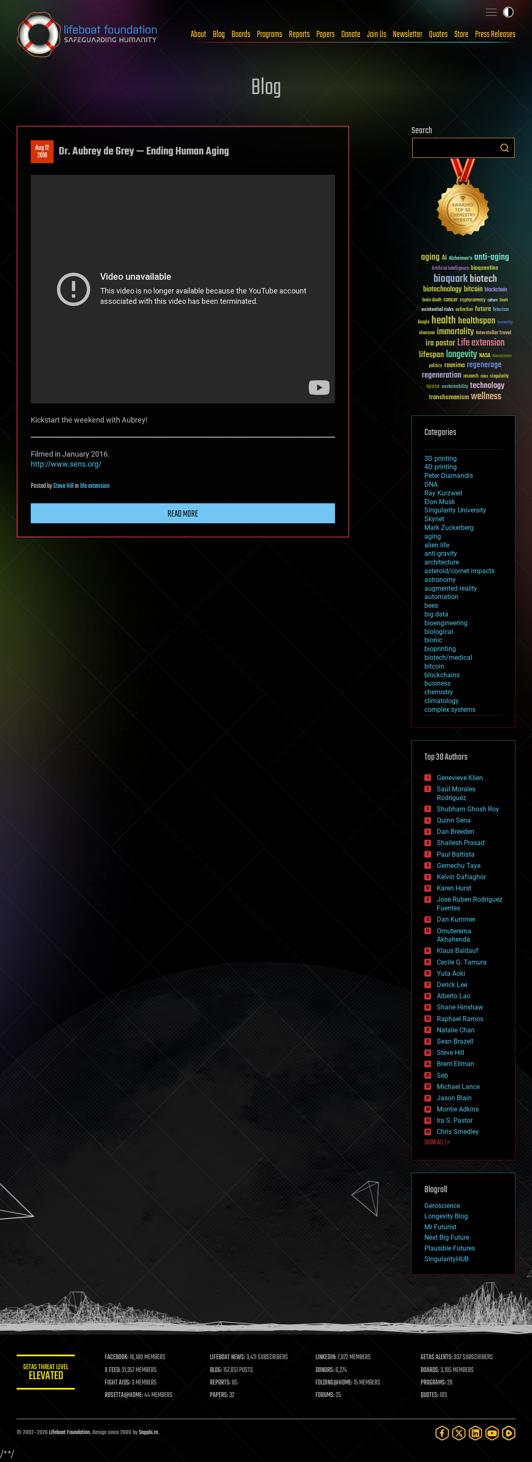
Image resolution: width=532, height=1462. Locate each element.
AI (444, 258)
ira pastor (440, 343)
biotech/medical (448, 657)
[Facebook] (442, 1433)
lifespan (431, 355)
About (198, 35)
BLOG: (216, 1370)
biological (438, 632)
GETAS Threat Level (45, 1373)
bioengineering (446, 623)
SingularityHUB (446, 1259)
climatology (441, 701)
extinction (464, 310)
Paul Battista (456, 854)
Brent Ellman (455, 1064)
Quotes (438, 35)
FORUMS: (325, 1395)
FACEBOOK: (116, 1357)
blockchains (442, 675)
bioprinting (440, 649)
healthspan (476, 321)
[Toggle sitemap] (491, 12)
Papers (325, 35)
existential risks (437, 310)
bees (431, 605)
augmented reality (450, 588)
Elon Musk (439, 502)
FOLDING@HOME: (333, 1382)
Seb (442, 1075)
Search (505, 148)
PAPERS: (219, 1395)
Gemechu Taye (458, 866)
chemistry (438, 692)
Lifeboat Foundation (69, 1432)
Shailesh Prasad (461, 843)
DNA (431, 484)
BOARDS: (430, 1370)
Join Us (376, 35)
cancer (450, 300)
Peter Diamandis (448, 476)
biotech (483, 279)
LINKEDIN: (325, 1357)
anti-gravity (440, 553)
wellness (486, 396)
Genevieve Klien (460, 778)
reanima (454, 365)
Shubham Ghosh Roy (468, 809)
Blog (219, 35)
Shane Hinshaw (460, 1007)
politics (435, 366)
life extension (95, 486)
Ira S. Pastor (455, 1120)
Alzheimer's (460, 259)
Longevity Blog (446, 1216)
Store (461, 35)
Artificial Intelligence (450, 268)
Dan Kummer (456, 919)
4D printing (440, 467)
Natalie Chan (456, 1030)
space (433, 386)
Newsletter (407, 35)
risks (484, 376)
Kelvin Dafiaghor (461, 877)
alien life (436, 545)
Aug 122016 (42, 151)
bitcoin (473, 289)
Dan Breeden (455, 831)
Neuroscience (502, 356)
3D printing (440, 458)
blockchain (496, 290)
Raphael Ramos (460, 1019)
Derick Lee (452, 985)
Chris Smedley (458, 1132)
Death (504, 300)
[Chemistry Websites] (463, 199)
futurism (501, 310)
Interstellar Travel (493, 333)
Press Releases (495, 35)
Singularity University (455, 510)
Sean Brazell (455, 1041)
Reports (299, 35)
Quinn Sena (454, 820)
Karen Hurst (454, 888)
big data (436, 614)
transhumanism (449, 397)
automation (441, 597)
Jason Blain (454, 1098)
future (483, 309)
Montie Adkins (458, 1109)
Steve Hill (63, 486)
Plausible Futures (449, 1248)
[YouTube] (492, 1433)
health (443, 321)
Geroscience (442, 1206)
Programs (269, 35)
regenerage (484, 365)
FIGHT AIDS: (118, 1382)
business (437, 683)
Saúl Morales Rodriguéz (456, 793)
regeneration (441, 375)
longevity (461, 354)
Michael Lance (458, 1087)
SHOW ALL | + (437, 1142)
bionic (433, 640)
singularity (499, 376)
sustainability (455, 387)
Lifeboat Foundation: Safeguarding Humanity (87, 34)
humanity (505, 322)
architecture (441, 562)
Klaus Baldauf (457, 951)
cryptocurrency (472, 300)
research (470, 376)
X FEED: (113, 1370)
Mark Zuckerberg (449, 528)
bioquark (450, 279)
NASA (484, 356)
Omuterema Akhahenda (454, 935)
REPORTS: (220, 1382)
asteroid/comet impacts (459, 571)
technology (487, 386)
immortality (455, 332)
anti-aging (491, 257)
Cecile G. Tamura (462, 962)
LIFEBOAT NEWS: (227, 1357)
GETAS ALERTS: (437, 1357)
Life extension (481, 343)
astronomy (440, 580)
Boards (241, 35)
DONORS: (324, 1370)
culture (493, 300)
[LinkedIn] (475, 1433)
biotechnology (442, 289)
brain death (431, 300)
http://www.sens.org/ (66, 464)
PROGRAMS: (433, 1382)
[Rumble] (508, 1433)
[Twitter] (459, 1433)
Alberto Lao (453, 996)
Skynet (434, 519)
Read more (182, 514)
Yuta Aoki (451, 973)
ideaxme (427, 333)
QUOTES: (429, 1395)
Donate (350, 35)
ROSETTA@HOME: (124, 1395)
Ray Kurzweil (443, 493)
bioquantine (484, 267)
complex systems (449, 710)
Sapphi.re (148, 1432)
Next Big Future (446, 1237)
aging (430, 257)
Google (423, 322)
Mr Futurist (440, 1227)
